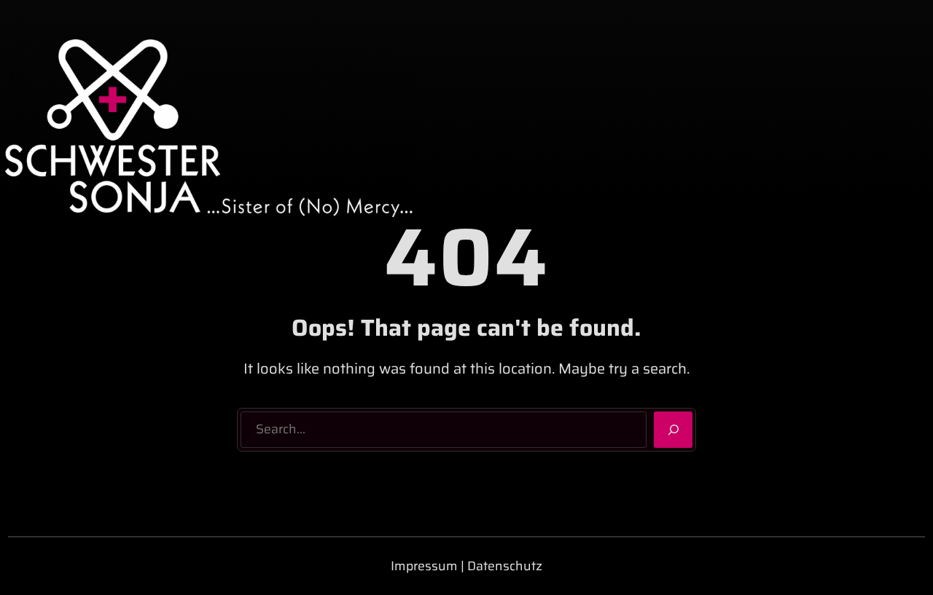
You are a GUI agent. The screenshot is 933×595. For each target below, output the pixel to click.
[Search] (673, 429)
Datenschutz (504, 566)
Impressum (424, 566)
